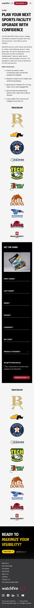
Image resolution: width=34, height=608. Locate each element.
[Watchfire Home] (17, 588)
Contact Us (6, 579)
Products (5, 563)
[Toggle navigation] (30, 3)
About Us (5, 574)
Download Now (20, 377)
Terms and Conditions (9, 601)
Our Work (5, 568)
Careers (5, 576)
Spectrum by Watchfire (10, 582)
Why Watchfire (7, 566)
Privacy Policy (23, 601)
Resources (5, 571)
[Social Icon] (3, 595)
